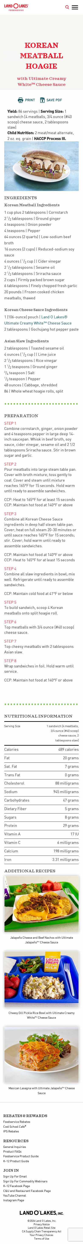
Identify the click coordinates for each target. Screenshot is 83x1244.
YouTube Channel (14, 1195)
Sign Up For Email (15, 1176)
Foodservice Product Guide (21, 1156)
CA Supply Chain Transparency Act (41, 1231)
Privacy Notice (42, 1224)
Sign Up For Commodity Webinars (25, 1181)
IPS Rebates (11, 1131)
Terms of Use (41, 1238)
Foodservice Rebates (16, 1121)
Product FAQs (12, 1151)
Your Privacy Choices (41, 1235)
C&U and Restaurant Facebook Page (27, 1191)
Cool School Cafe (14, 1126)
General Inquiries (14, 1147)
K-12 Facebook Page (16, 1186)
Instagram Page (13, 1200)
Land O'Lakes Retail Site (41, 1228)
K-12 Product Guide (16, 1161)
